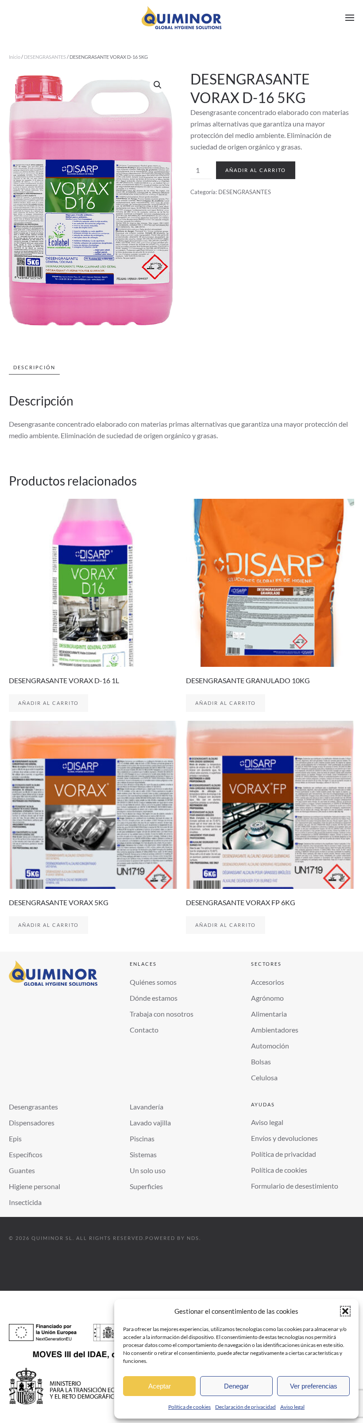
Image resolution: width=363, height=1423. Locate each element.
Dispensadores (31, 1122)
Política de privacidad (283, 1154)
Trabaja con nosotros (161, 1014)
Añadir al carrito (255, 170)
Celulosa (264, 1077)
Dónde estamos (154, 998)
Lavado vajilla (150, 1122)
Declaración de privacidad (245, 1407)
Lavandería (146, 1106)
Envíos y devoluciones (284, 1138)
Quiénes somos (153, 982)
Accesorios (267, 982)
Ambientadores (274, 1029)
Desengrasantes (33, 1106)
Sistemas (143, 1154)
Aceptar (159, 1386)
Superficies (146, 1186)
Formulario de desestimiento (294, 1186)
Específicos (25, 1154)
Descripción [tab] (34, 367)
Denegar (236, 1386)
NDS (193, 1238)
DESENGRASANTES (45, 57)
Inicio (14, 57)
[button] (345, 1311)
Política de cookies (189, 1407)
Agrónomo (267, 998)
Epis (15, 1138)
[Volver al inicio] (181, 17)
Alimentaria (269, 1014)
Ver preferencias (313, 1386)
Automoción (270, 1045)
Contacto (144, 1029)
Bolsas (261, 1061)
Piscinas (142, 1138)
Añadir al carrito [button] (48, 703)
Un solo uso (148, 1170)
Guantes (22, 1170)
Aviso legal (292, 1407)
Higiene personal (34, 1186)
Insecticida (25, 1202)
